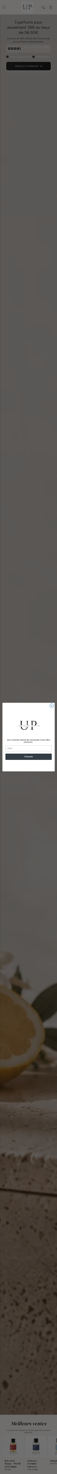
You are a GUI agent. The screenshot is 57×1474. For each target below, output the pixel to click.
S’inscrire (28, 757)
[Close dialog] (52, 706)
